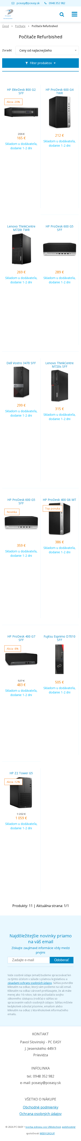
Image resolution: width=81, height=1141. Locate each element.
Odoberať (61, 960)
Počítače (20, 26)
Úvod (5, 26)
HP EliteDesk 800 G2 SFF (21, 91)
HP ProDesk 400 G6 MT (59, 500)
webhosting (68, 1126)
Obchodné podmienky (40, 1107)
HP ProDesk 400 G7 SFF (21, 638)
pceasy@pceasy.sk (28, 3)
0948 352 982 (57, 3)
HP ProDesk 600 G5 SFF (59, 228)
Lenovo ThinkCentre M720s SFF (59, 364)
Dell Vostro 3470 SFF (21, 363)
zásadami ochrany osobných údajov (30, 983)
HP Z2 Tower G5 (21, 773)
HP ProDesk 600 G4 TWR (59, 91)
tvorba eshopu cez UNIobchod (43, 1126)
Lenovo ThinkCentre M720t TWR (21, 228)
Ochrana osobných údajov (40, 1113)
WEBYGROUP (47, 1133)
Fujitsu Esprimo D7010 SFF (59, 638)
